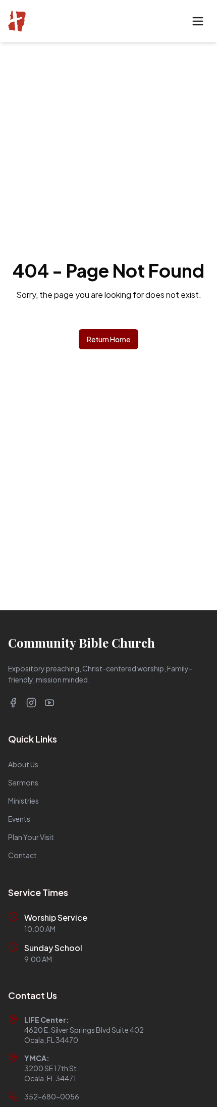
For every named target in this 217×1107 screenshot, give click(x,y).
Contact (22, 855)
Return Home (108, 339)
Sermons (23, 782)
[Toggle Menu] (198, 21)
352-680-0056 (51, 1096)
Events (19, 818)
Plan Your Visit (31, 836)
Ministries (23, 800)
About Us (23, 764)
